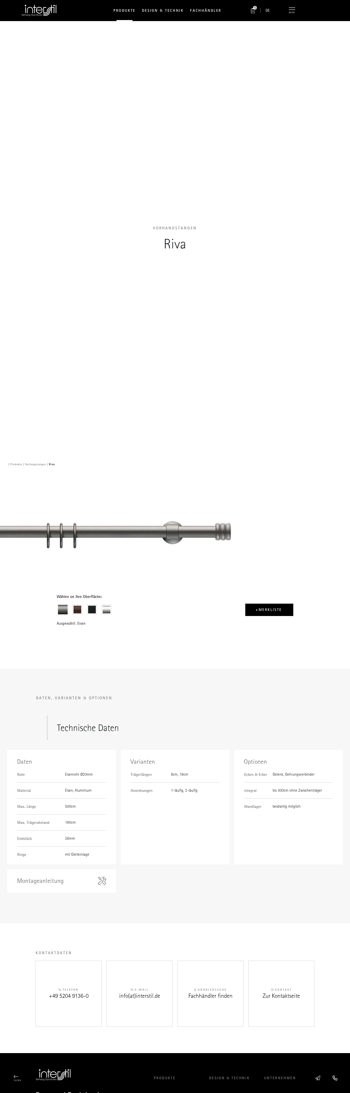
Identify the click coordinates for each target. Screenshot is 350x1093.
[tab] (64, 610)
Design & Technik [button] (163, 10)
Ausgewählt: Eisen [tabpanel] (71, 623)
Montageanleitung (40, 881)
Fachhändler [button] (205, 10)
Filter (17, 1080)
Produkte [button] (124, 10)
